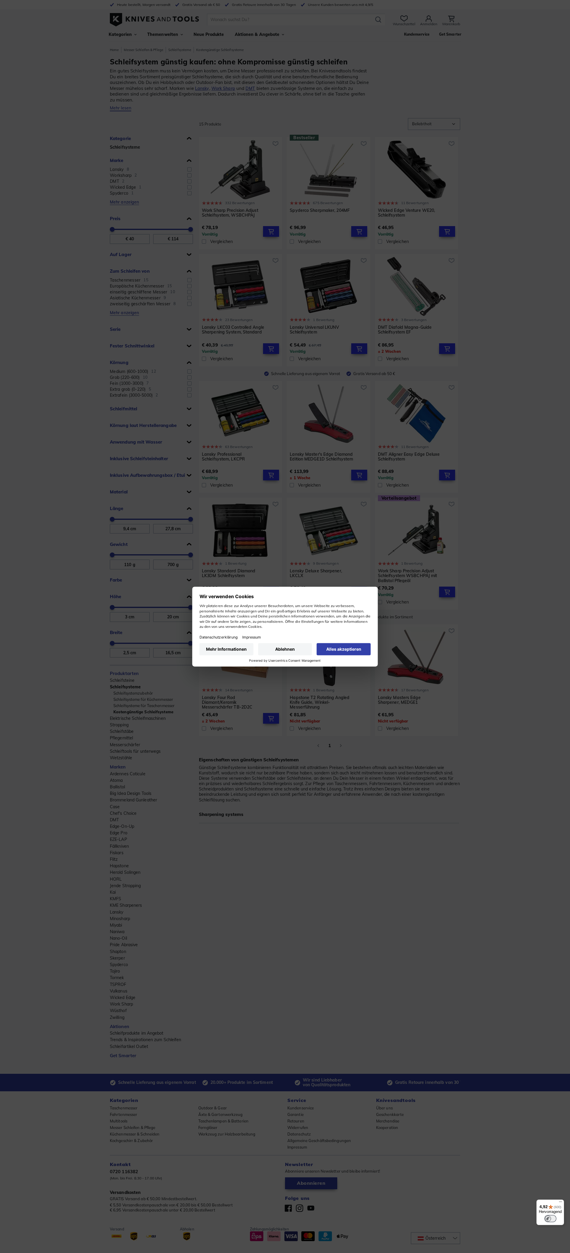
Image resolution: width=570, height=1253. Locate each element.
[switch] (550, 1218)
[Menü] (560, 1203)
